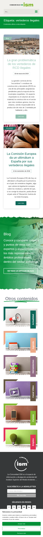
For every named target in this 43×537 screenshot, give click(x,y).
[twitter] (14, 507)
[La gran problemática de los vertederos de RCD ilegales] (21, 45)
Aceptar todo (21, 524)
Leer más (21, 116)
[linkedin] (29, 507)
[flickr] (34, 507)
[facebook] (9, 507)
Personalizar (21, 528)
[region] (21, 523)
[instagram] (19, 507)
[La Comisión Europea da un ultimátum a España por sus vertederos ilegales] (21, 136)
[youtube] (24, 507)
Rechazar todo (21, 533)
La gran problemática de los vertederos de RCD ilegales (21, 64)
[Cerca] (41, 509)
